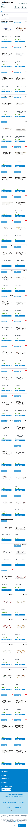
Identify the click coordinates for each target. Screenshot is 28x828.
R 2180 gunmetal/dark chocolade (20, 136)
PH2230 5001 (5, 460)
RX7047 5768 (5, 485)
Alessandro (17, 634)
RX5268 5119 (18, 734)
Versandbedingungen (12, 802)
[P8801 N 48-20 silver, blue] (7, 29)
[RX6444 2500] (20, 228)
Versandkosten (7, 796)
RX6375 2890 (18, 161)
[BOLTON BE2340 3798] (20, 402)
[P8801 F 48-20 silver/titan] (7, 502)
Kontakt (4, 802)
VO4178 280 (18, 285)
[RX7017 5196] (20, 751)
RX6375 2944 (5, 759)
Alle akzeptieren (13, 825)
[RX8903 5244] (20, 303)
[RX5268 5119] (20, 726)
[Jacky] (7, 676)
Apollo (16, 684)
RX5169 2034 (5, 734)
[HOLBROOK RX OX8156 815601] (20, 427)
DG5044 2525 (5, 310)
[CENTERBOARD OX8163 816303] (20, 53)
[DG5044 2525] (7, 303)
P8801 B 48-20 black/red (20, 510)
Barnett (3, 634)
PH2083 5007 (18, 36)
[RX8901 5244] (7, 377)
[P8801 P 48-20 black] (7, 527)
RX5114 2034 (5, 86)
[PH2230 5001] (7, 452)
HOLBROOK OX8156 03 (7, 260)
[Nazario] (20, 651)
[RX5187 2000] (7, 701)
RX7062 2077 (18, 709)
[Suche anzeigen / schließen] (15, 7)
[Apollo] (20, 676)
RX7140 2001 (5, 211)
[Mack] (20, 602)
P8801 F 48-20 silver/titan (5, 510)
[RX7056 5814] (20, 452)
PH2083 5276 (5, 285)
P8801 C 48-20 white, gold (6, 136)
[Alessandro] (20, 626)
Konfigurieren (22, 825)
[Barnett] (7, 626)
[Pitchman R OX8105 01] (20, 78)
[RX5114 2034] (7, 78)
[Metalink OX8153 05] (20, 253)
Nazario (17, 659)
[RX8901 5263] (7, 402)
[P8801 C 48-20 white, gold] (7, 128)
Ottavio (3, 609)
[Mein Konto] (22, 7)
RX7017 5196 (18, 759)
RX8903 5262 (5, 335)
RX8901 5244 (5, 385)
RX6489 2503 (5, 360)
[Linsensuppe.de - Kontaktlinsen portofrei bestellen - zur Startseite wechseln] (7, 3)
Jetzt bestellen (5, 41)
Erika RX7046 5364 (19, 186)
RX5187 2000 (5, 709)
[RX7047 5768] (7, 477)
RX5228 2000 (5, 161)
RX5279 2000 (5, 584)
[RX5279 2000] (7, 577)
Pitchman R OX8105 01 (20, 86)
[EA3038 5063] (7, 103)
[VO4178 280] (20, 278)
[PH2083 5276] (7, 278)
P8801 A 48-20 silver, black (20, 485)
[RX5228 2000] (7, 153)
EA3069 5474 (5, 435)
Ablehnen (5, 825)
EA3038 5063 (5, 111)
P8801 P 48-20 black (6, 534)
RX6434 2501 (5, 236)
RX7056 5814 (18, 460)
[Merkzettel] (18, 7)
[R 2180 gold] (20, 577)
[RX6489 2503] (7, 352)
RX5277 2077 (18, 335)
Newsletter (10, 800)
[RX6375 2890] (20, 153)
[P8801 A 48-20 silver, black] (20, 477)
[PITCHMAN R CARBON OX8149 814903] (20, 103)
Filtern (4, 18)
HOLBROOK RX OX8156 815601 (19, 435)
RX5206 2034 (5, 61)
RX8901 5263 (5, 410)
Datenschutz (10, 805)
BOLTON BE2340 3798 (20, 410)
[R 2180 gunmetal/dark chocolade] (20, 128)
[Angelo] (7, 651)
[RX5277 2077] (20, 328)
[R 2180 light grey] (20, 527)
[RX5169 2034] (7, 726)
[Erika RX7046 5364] (20, 178)
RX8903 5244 (18, 310)
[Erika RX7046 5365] (7, 178)
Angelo (3, 659)
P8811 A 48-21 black (20, 559)
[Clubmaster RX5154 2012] (20, 203)
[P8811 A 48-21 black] (20, 552)
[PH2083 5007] (20, 29)
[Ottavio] (7, 602)
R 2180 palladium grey (7, 559)
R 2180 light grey (19, 534)
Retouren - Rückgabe (18, 800)
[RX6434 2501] (7, 228)
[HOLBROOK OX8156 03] (7, 253)
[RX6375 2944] (7, 751)
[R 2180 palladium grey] (7, 552)
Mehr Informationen (18, 821)
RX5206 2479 (18, 360)
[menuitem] (3, 7)
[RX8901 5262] (20, 377)
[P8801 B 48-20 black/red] (20, 502)
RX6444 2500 (18, 236)
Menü (4, 7)
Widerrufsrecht (21, 802)
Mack (16, 609)
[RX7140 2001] (7, 203)
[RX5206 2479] (20, 352)
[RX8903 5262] (7, 328)
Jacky (3, 684)
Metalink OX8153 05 (19, 260)
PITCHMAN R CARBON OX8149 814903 (20, 112)
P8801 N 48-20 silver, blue (6, 37)
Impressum (17, 805)
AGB (5, 800)
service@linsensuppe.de (22, 3)
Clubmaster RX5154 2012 (19, 211)
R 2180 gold (18, 584)
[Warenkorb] (25, 7)
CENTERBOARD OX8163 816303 (19, 62)
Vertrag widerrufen (6, 789)
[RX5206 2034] (7, 53)
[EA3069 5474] (7, 427)
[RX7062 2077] (20, 701)
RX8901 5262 (18, 385)
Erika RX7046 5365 (6, 186)
